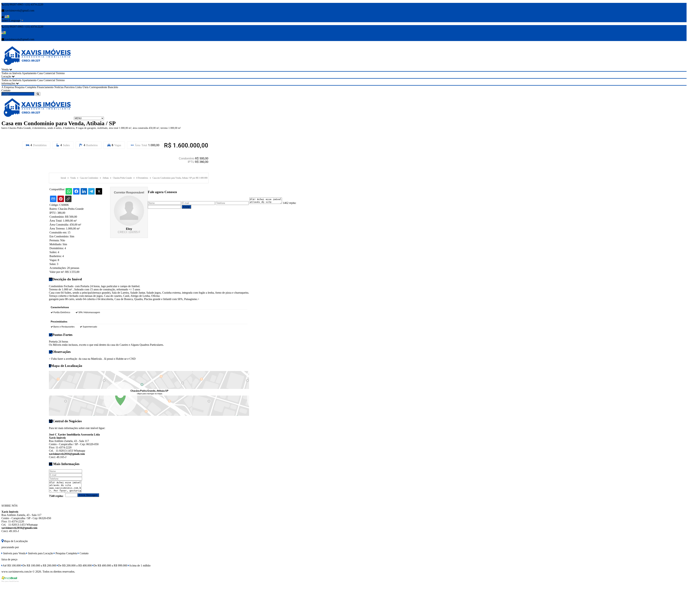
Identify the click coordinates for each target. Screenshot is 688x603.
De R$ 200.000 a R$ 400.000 (75, 565)
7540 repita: (56, 495)
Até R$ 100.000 (12, 565)
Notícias (59, 87)
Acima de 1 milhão (139, 565)
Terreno (60, 73)
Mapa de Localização (16, 541)
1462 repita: (289, 202)
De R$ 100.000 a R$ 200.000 (39, 565)
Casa (40, 73)
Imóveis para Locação (40, 553)
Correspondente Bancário (103, 87)
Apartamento (29, 73)
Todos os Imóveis (11, 73)
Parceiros (69, 87)
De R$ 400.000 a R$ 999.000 (110, 565)
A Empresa (7, 87)
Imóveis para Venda (14, 553)
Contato (5, 90)
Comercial (49, 73)
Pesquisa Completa (25, 87)
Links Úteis (82, 87)
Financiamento (45, 87)
